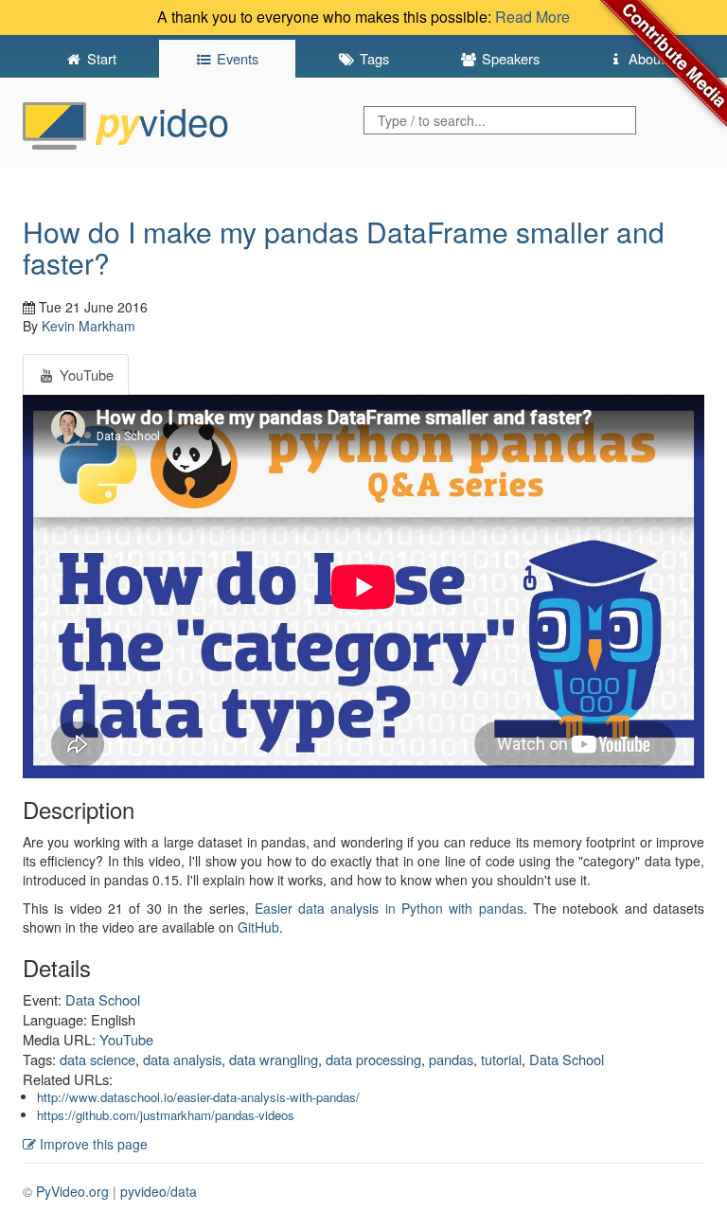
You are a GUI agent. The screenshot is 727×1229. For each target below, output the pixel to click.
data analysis (182, 1059)
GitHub (258, 926)
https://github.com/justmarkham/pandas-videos (165, 1115)
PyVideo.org (72, 1191)
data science (97, 1059)
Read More (532, 16)
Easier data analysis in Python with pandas (389, 908)
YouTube (126, 1039)
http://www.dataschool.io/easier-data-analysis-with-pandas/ (198, 1097)
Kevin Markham (88, 325)
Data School (102, 999)
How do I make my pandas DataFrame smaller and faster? (344, 247)
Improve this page (92, 1143)
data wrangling (273, 1059)
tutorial (501, 1059)
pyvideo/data (158, 1191)
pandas (451, 1059)
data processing (373, 1059)
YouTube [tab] (85, 374)
